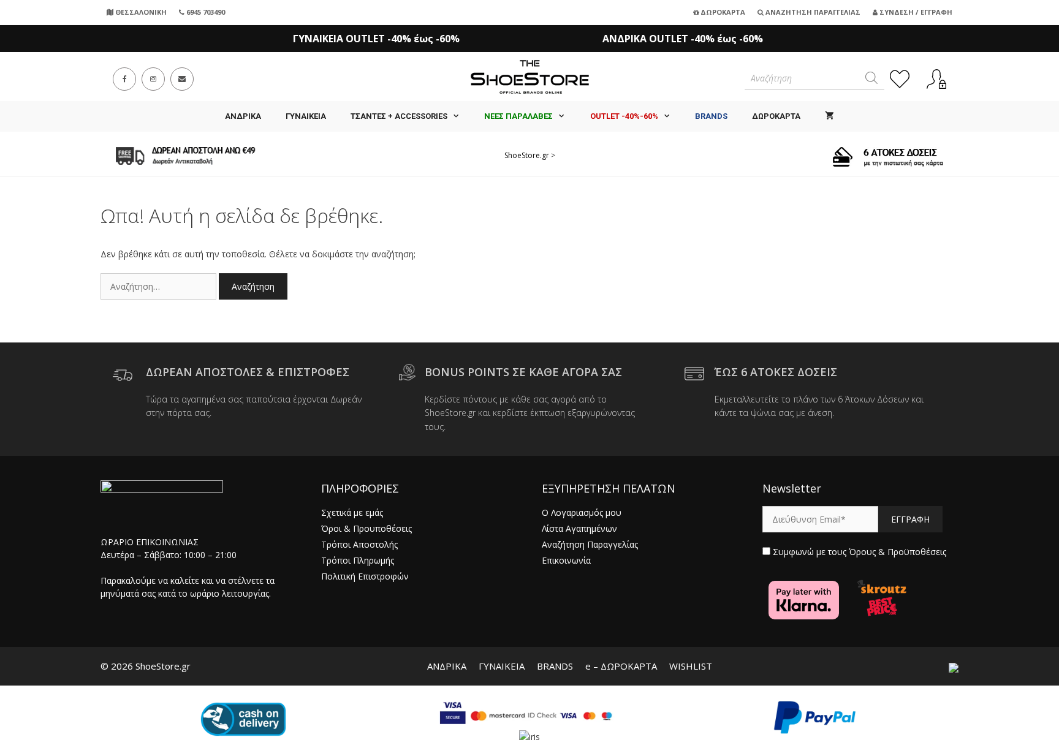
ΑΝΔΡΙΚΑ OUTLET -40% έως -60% (682, 38)
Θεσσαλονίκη (140, 12)
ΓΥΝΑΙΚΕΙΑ (306, 116)
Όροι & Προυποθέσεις (366, 528)
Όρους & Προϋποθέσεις (897, 552)
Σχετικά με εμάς (352, 512)
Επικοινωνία (566, 560)
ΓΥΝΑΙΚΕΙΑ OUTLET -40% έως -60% (376, 38)
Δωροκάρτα (722, 12)
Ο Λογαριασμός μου (581, 512)
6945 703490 (204, 12)
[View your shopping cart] (829, 116)
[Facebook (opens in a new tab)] (124, 79)
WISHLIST (690, 666)
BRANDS (555, 666)
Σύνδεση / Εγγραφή (915, 12)
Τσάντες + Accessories (399, 116)
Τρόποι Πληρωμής (357, 560)
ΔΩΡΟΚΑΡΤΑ (776, 116)
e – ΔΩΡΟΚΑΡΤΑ (621, 666)
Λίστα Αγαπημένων (579, 528)
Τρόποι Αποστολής (359, 544)
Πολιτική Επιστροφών (365, 576)
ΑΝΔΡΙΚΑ (243, 116)
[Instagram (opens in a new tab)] (153, 79)
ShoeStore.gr (526, 155)
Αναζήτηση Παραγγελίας (812, 12)
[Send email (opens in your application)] (182, 79)
